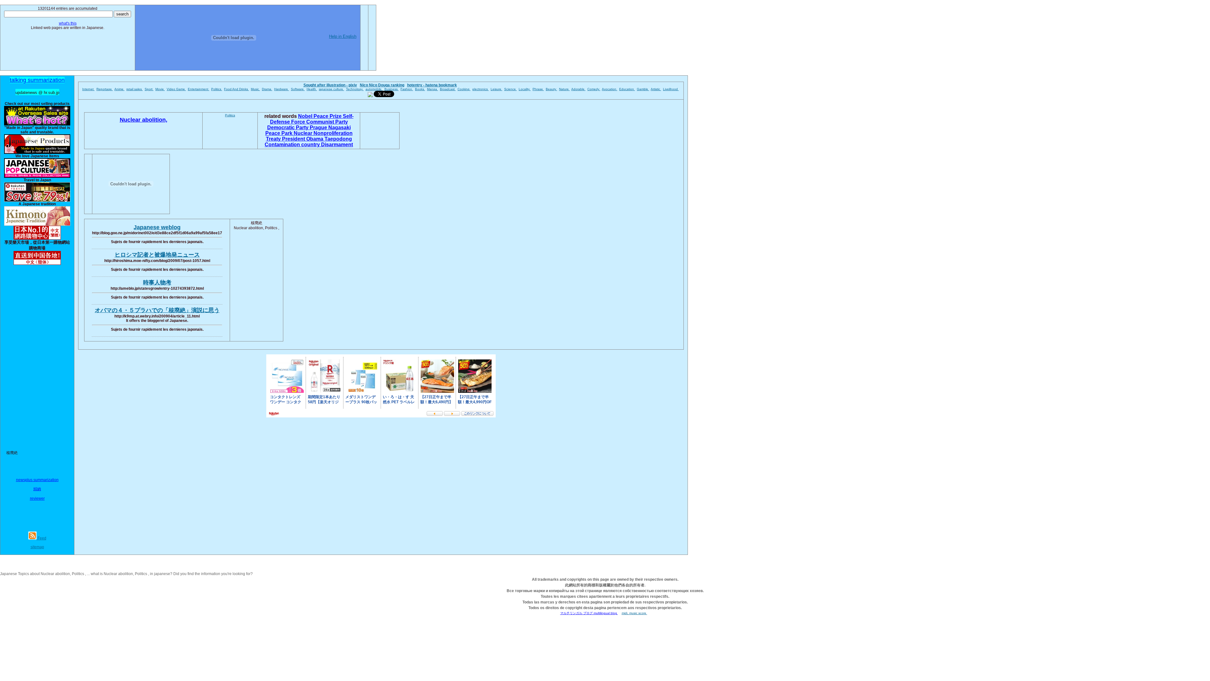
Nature (564, 89)
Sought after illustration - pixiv (330, 85)
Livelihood (671, 89)
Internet (88, 89)
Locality (525, 89)
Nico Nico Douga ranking (382, 85)
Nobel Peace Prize (320, 116)
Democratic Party (288, 127)
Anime (119, 89)
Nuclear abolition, (143, 120)
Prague (319, 127)
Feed (41, 538)
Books (420, 89)
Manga (432, 89)
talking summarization (37, 80)
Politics (216, 89)
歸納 (37, 489)
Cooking (464, 89)
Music (255, 89)
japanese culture (331, 89)
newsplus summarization (37, 480)
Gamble (643, 89)
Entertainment (198, 89)
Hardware (281, 89)
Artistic (656, 89)
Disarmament (337, 144)
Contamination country (293, 144)
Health (312, 89)
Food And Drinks (236, 89)
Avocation (609, 89)
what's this (68, 23)
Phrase (538, 89)
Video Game (176, 89)
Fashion (406, 89)
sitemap (37, 547)
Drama (267, 89)
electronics (480, 89)
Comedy (593, 89)
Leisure (496, 89)
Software (298, 89)
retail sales (134, 89)
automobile (374, 89)
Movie (160, 89)
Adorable (578, 89)
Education (627, 89)
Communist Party (327, 122)
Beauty (551, 89)
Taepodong (338, 139)
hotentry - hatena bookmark (432, 85)
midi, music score (634, 613)
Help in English (342, 36)
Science (510, 89)
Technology (355, 89)
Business (391, 89)
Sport (149, 89)
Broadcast (448, 89)
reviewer (37, 498)
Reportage (104, 89)
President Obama (303, 139)
